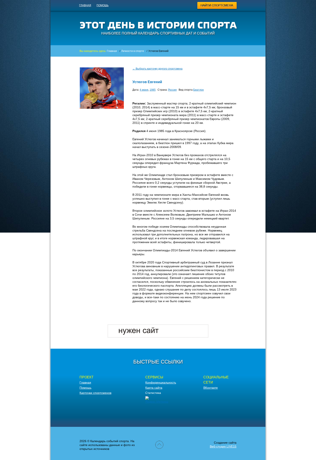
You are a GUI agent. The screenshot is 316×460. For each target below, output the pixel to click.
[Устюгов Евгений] (102, 107)
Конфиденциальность (160, 382)
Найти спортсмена (217, 6)
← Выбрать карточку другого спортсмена (157, 68)
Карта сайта (153, 387)
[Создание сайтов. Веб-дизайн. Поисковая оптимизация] (158, 336)
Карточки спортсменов (95, 393)
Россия (172, 89)
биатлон (198, 89)
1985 (153, 89)
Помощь (103, 5)
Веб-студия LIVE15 (223, 446)
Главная (85, 5)
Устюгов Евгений (147, 82)
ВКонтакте (210, 387)
